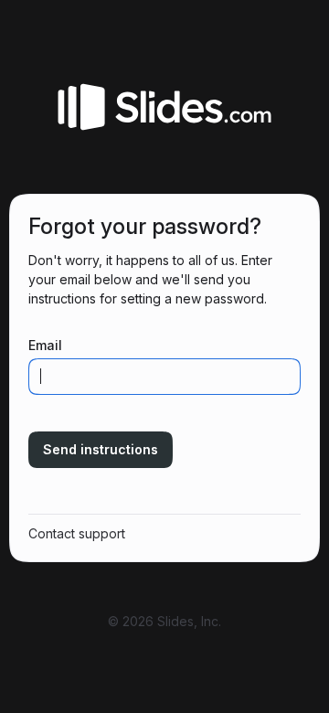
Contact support (76, 533)
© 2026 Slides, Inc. (164, 621)
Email (45, 345)
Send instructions (100, 449)
